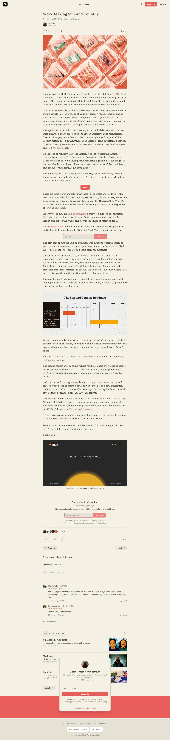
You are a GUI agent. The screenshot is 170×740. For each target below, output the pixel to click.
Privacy (84, 723)
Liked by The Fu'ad (56, 589)
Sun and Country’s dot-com (93, 488)
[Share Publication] (141, 4)
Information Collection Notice (84, 702)
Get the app (96, 729)
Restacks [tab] (58, 564)
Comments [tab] (48, 564)
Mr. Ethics (48, 656)
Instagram (88, 409)
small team (57, 226)
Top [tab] (45, 633)
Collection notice (100, 723)
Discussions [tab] (60, 633)
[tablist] (53, 564)
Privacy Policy (102, 702)
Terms (90, 723)
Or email (47, 418)
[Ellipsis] (126, 586)
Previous (52, 548)
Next (120, 548)
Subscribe (151, 4)
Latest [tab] (51, 633)
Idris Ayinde (53, 586)
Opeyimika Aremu (55, 606)
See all (47, 688)
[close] (107, 661)
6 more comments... (50, 621)
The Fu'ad (51, 23)
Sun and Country (77, 213)
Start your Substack (79, 729)
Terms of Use (96, 699)
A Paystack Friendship (55, 639)
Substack (73, 735)
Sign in (163, 4)
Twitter (73, 409)
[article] (85, 644)
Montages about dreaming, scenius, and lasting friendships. (67, 643)
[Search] (136, 4)
